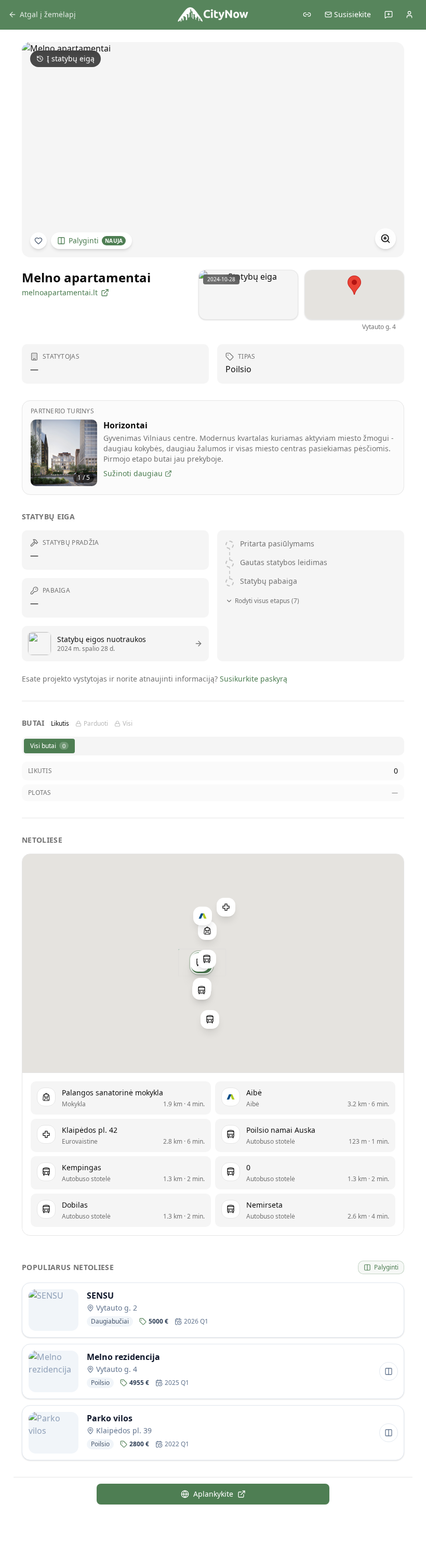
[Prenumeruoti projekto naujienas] (38, 240)
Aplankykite (213, 1494)
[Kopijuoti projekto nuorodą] (307, 14)
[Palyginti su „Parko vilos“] (388, 1432)
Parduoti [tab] (96, 723)
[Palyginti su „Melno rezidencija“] (388, 1371)
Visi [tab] (127, 723)
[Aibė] (202, 915)
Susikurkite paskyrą (253, 679)
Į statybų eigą (71, 58)
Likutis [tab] (60, 723)
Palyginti (96, 240)
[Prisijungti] (409, 14)
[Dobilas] (201, 989)
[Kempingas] (206, 959)
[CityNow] (213, 14)
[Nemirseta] (210, 1019)
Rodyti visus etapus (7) (267, 601)
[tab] (49, 746)
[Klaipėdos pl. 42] (226, 907)
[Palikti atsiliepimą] (388, 14)
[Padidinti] (385, 238)
